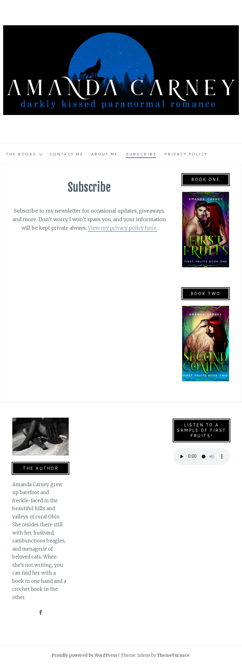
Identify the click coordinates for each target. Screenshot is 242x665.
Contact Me (66, 154)
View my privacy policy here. (122, 228)
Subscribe (141, 154)
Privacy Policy (186, 154)
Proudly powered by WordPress (84, 655)
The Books (21, 154)
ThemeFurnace (173, 655)
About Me (104, 154)
